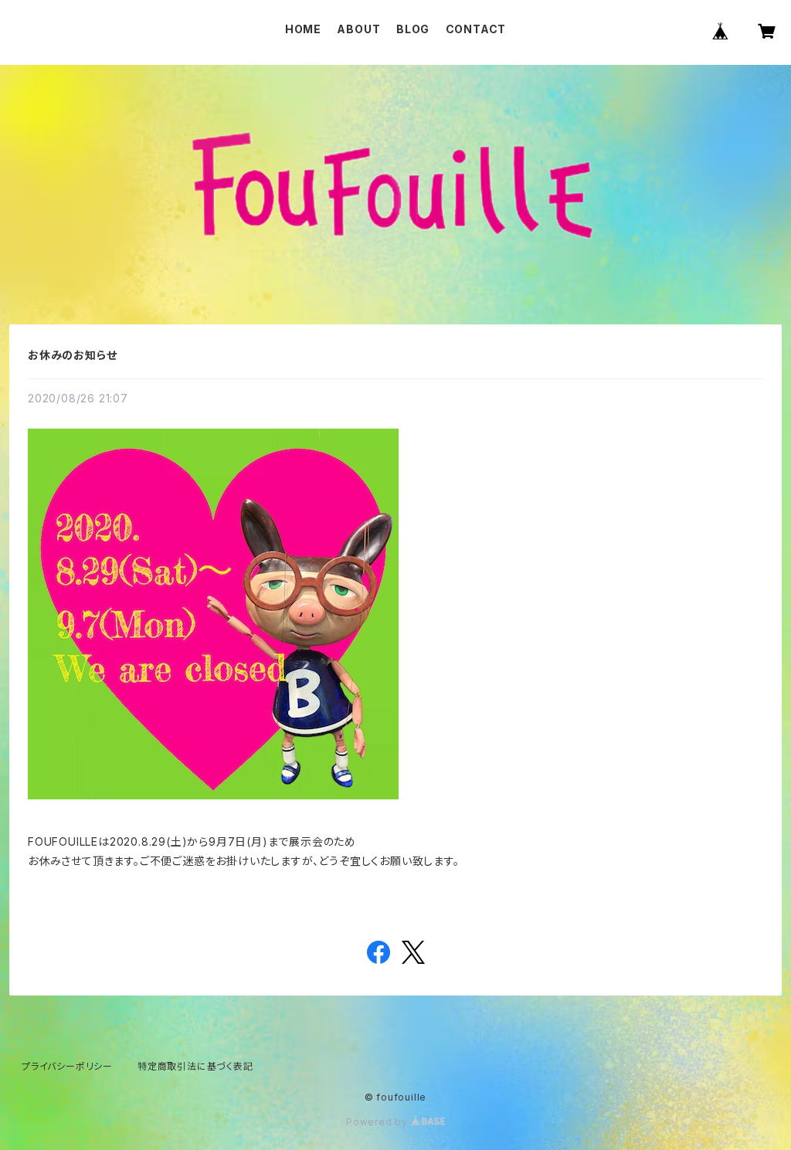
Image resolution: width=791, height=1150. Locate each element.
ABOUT (358, 29)
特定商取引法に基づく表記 (195, 1066)
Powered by (378, 1122)
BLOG (412, 29)
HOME (303, 29)
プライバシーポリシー (67, 1066)
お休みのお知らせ (72, 354)
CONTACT (476, 29)
